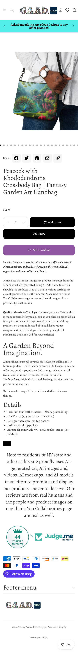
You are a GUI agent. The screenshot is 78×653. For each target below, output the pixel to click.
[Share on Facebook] (16, 158)
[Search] (12, 10)
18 (63, 145)
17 (59, 145)
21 (74, 145)
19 (67, 145)
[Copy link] (57, 158)
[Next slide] (73, 26)
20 (70, 145)
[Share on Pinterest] (37, 158)
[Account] (60, 10)
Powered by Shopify (56, 627)
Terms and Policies (39, 637)
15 (52, 145)
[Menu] (4, 10)
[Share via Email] (47, 158)
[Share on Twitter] (26, 158)
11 (37, 145)
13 (44, 145)
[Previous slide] (4, 26)
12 (41, 145)
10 (33, 145)
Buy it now (39, 234)
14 (48, 145)
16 (56, 145)
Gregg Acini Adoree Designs (32, 627)
